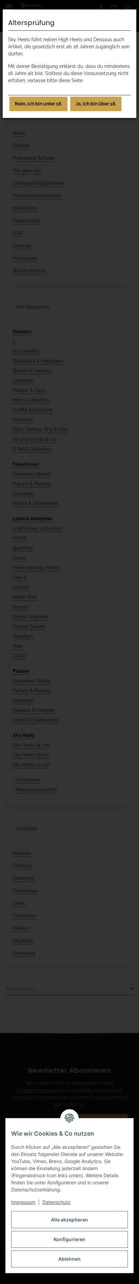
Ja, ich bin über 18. (96, 103)
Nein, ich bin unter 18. (38, 103)
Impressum (23, 1202)
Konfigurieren (69, 1239)
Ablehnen (69, 1259)
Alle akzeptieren (69, 1220)
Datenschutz (57, 1202)
